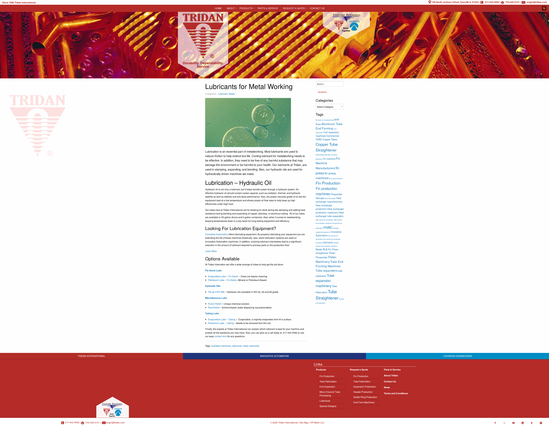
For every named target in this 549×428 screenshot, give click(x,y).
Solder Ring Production (365, 397)
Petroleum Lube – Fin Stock (222, 280)
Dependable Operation (323, 155)
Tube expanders (326, 270)
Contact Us (390, 381)
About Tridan (391, 375)
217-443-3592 (72, 422)
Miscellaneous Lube (216, 298)
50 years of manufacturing (324, 120)
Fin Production (328, 183)
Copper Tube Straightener (327, 147)
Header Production (363, 392)
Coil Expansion (327, 386)
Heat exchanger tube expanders (330, 214)
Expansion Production (364, 386)
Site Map (303, 422)
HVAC (328, 227)
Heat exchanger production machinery (330, 210)
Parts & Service (392, 369)
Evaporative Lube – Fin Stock (223, 276)
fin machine (329, 158)
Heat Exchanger (330, 198)
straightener (322, 253)
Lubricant (223, 93)
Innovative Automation (216, 234)
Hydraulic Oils (212, 286)
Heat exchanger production (324, 207)
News (232, 93)
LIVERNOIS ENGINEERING (457, 356)
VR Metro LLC (317, 422)
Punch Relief (214, 303)
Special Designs (328, 406)
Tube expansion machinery (325, 280)
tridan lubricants (251, 345)
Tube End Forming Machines (329, 263)
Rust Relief (213, 307)
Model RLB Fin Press (327, 249)
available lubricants (221, 345)
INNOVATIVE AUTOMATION (274, 356)
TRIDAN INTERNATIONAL (91, 356)
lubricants (237, 345)
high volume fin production (324, 220)
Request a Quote (359, 369)
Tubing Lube (212, 313)
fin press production (335, 178)
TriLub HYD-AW (216, 292)
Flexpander (336, 194)
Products (321, 369)
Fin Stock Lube (213, 270)
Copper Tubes (330, 139)
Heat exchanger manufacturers (329, 199)
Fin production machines (326, 191)
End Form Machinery (364, 402)
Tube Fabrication (328, 381)
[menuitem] (218, 8)
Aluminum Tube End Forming (329, 126)
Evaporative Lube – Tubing (221, 319)
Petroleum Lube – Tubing (221, 323)
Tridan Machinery (326, 259)
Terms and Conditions (396, 393)
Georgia (320, 198)
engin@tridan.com (115, 422)
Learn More (211, 251)
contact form (220, 336)
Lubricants (325, 400)
